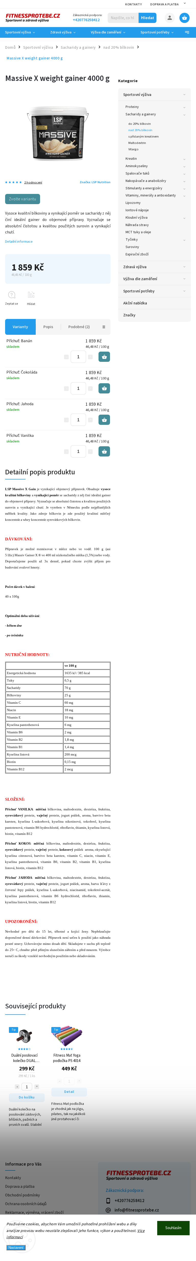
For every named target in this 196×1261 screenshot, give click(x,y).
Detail (69, 1091)
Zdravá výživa (134, 267)
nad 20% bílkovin (140, 130)
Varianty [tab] (20, 327)
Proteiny (132, 106)
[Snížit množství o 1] (66, 357)
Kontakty (133, 4)
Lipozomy (133, 202)
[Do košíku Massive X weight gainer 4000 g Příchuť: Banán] (104, 357)
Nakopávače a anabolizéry (146, 180)
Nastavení (15, 1248)
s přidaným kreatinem (143, 136)
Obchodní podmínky (22, 1195)
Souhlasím (173, 1228)
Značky (129, 315)
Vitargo (133, 149)
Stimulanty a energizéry (144, 188)
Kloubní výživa (137, 217)
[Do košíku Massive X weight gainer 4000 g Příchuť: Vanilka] (104, 451)
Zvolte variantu (22, 199)
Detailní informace (19, 241)
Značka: (95, 182)
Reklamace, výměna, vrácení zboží (34, 1212)
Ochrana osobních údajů (25, 1204)
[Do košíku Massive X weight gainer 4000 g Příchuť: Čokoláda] (104, 388)
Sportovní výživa (137, 94)
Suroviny (132, 247)
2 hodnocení (33, 182)
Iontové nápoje (137, 210)
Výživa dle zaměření (140, 279)
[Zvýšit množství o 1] (90, 357)
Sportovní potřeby (138, 291)
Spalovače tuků (137, 173)
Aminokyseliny (137, 166)
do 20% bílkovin (139, 123)
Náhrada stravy (137, 225)
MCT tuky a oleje (138, 232)
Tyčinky (132, 239)
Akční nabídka (135, 303)
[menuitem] (24, 32)
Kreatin (131, 158)
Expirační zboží (137, 254)
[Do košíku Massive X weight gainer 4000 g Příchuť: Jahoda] (104, 420)
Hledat (147, 18)
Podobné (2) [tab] (79, 327)
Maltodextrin (137, 143)
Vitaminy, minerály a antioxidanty (151, 195)
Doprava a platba (164, 4)
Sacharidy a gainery (141, 114)
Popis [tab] (48, 327)
